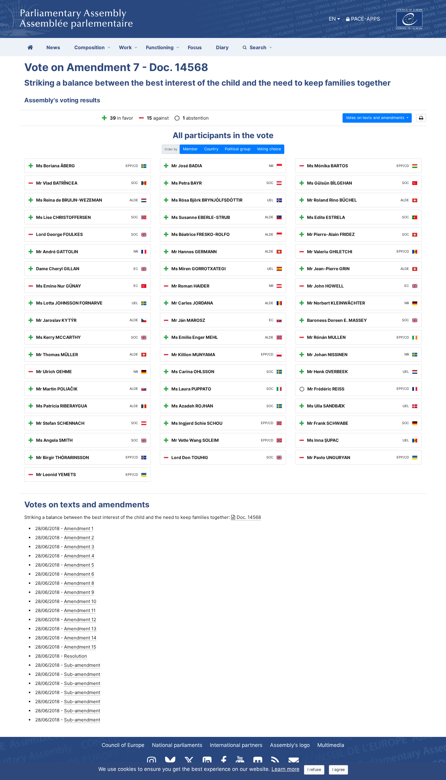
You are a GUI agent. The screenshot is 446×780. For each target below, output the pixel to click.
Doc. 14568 (249, 517)
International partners (236, 745)
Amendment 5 (79, 565)
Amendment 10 (80, 601)
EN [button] (332, 19)
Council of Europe (123, 745)
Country (211, 149)
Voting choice (269, 149)
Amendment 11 (80, 610)
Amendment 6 (79, 574)
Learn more (285, 769)
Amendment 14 (80, 638)
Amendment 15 (80, 647)
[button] (421, 118)
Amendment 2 (79, 537)
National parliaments (177, 745)
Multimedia (330, 745)
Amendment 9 (79, 592)
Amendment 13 (80, 629)
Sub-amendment (82, 665)
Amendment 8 (79, 583)
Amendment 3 (79, 547)
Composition (89, 47)
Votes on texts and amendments (376, 117)
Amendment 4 (79, 556)
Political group (238, 149)
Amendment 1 (78, 528)
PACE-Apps (365, 19)
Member (190, 149)
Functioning (160, 47)
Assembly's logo (290, 745)
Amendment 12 (80, 619)
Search (258, 47)
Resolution (75, 656)
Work (125, 47)
